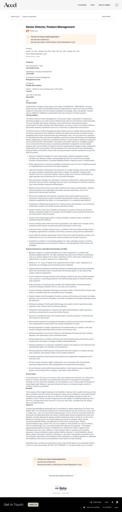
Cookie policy (65, 493)
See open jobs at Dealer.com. (40, 39)
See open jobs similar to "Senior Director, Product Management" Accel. (53, 42)
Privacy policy (56, 493)
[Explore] (116, 5)
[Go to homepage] (10, 5)
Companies (82, 5)
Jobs (106, 502)
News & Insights (104, 5)
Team (92, 5)
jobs (15, 16)
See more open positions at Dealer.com (61, 475)
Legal (116, 507)
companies (29, 16)
